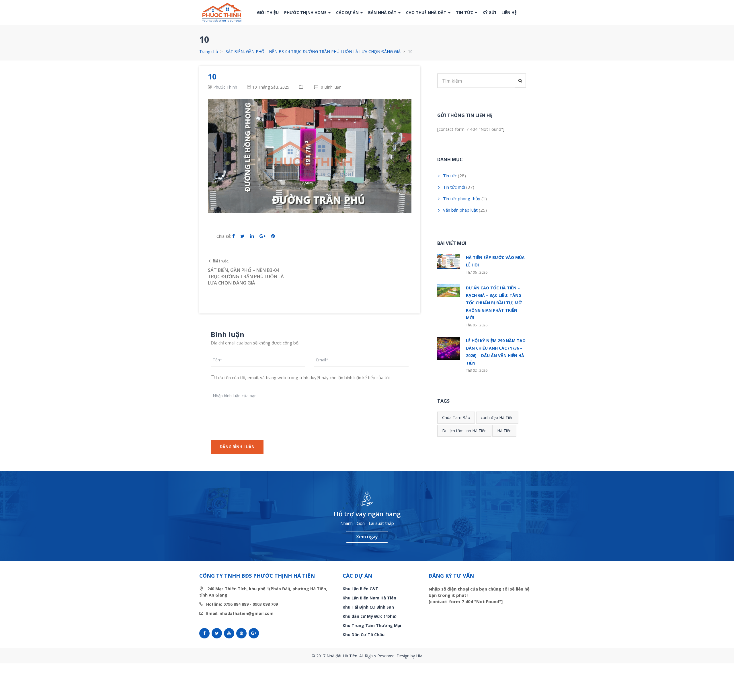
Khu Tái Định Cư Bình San (368, 607)
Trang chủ (208, 51)
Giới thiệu (268, 12)
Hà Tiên (504, 430)
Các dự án (348, 12)
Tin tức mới (454, 187)
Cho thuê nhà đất (427, 12)
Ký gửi (489, 12)
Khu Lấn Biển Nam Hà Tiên (369, 598)
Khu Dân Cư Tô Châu (363, 634)
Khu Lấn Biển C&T (360, 588)
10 (212, 76)
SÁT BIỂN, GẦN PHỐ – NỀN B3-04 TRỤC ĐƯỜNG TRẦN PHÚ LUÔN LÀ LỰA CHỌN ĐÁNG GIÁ (313, 51)
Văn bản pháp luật (460, 210)
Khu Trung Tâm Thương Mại (372, 625)
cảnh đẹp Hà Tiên (497, 417)
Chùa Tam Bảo (456, 417)
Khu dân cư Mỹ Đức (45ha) (370, 616)
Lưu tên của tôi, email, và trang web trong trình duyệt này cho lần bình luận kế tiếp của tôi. (303, 377)
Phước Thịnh (225, 87)
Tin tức (465, 12)
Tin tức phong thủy (461, 198)
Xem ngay (367, 536)
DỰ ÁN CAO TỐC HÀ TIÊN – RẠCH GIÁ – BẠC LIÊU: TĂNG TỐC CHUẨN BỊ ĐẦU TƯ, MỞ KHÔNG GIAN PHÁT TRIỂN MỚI (494, 302)
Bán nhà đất (383, 12)
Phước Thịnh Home (306, 12)
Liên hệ (509, 12)
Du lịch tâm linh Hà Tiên (464, 430)
